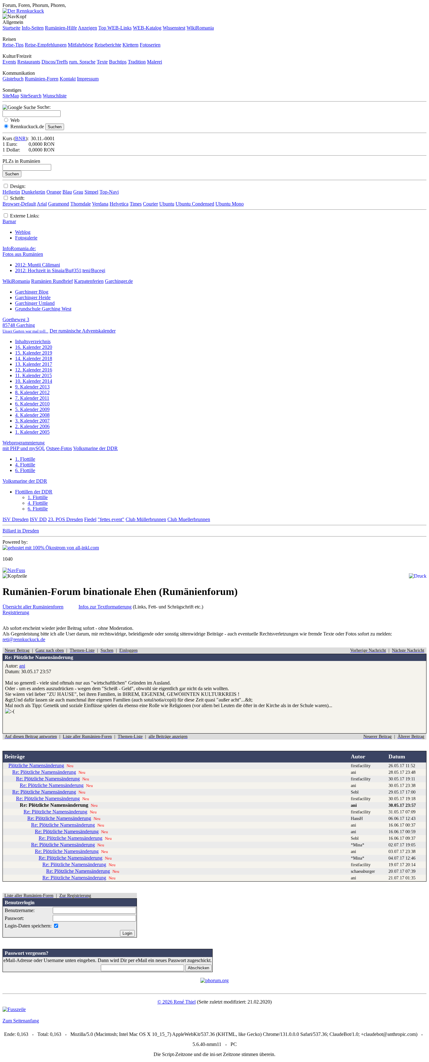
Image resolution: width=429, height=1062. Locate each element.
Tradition (137, 61)
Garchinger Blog (31, 291)
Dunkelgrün (33, 192)
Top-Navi (109, 192)
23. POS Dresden (65, 519)
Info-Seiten (33, 27)
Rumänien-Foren (41, 78)
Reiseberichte (108, 44)
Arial (42, 203)
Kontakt (68, 78)
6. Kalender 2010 (32, 403)
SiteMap (11, 95)
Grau (78, 192)
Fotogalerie (26, 237)
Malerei (154, 61)
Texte (102, 61)
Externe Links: (24, 215)
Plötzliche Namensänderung (36, 765)
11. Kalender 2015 (33, 375)
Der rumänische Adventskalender (83, 330)
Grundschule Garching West (43, 308)
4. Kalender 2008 (32, 415)
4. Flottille (25, 464)
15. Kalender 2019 (33, 352)
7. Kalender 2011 (32, 398)
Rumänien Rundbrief (52, 281)
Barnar (9, 221)
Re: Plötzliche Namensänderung (44, 772)
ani (22, 666)
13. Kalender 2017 (33, 364)
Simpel (91, 192)
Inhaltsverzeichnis (33, 341)
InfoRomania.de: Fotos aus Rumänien (23, 251)
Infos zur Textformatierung (105, 606)
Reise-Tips (13, 44)
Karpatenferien (89, 281)
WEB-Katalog (147, 27)
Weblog (22, 232)
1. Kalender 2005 (32, 432)
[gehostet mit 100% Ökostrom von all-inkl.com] (51, 547)
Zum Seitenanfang (21, 1020)
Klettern (130, 44)
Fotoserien (150, 44)
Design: (17, 186)
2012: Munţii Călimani (37, 264)
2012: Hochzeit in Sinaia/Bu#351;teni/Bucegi (60, 270)
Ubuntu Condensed (195, 203)
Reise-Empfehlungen (46, 44)
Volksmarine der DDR (95, 448)
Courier (150, 203)
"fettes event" (111, 519)
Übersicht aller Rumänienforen (33, 606)
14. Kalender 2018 (33, 358)
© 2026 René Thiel (176, 1001)
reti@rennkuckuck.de (24, 639)
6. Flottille (25, 470)
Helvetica (119, 203)
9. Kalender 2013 (32, 386)
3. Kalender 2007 (32, 420)
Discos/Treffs (54, 61)
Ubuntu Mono (229, 203)
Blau (67, 192)
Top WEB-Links (115, 27)
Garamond (58, 203)
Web (14, 120)
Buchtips (118, 61)
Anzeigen (87, 27)
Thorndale (80, 203)
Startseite (11, 27)
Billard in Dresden (21, 530)
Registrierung (16, 612)
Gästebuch (13, 78)
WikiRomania (200, 27)
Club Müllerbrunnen (146, 519)
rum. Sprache (82, 61)
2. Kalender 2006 (32, 426)
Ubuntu (166, 203)
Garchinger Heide (33, 297)
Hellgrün (11, 192)
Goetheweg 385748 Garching (25, 325)
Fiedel (90, 519)
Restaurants (28, 61)
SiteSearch (30, 95)
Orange (53, 192)
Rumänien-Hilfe (61, 27)
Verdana (100, 203)
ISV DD (38, 519)
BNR (20, 138)
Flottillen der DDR (33, 491)
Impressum (88, 78)
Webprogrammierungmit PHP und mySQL (24, 445)
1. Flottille (25, 459)
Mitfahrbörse (80, 44)
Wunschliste (55, 95)
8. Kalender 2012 (32, 392)
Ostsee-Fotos (59, 448)
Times (136, 203)
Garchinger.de (119, 281)
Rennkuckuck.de (27, 126)
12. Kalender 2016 (33, 369)
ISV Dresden (16, 519)
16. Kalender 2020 (33, 347)
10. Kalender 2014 (33, 381)
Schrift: (17, 198)
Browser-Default (19, 203)
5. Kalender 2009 (32, 409)
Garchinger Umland (35, 303)
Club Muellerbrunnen (188, 519)
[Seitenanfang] (14, 570)
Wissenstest (174, 27)
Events (9, 61)
